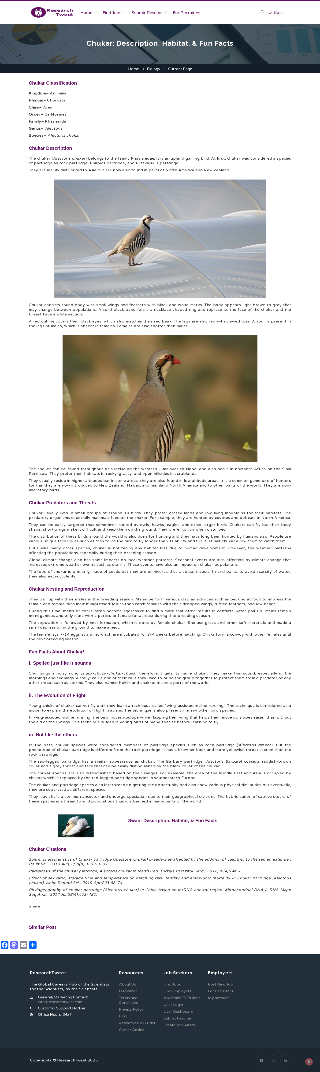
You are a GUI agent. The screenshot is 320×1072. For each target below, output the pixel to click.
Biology (153, 69)
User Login (173, 1004)
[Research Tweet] (52, 12)
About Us (127, 984)
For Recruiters (186, 12)
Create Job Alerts (179, 1025)
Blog (123, 1016)
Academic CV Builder (137, 1023)
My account (218, 998)
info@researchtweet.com (60, 1002)
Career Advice (131, 1029)
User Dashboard (178, 1011)
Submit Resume (147, 12)
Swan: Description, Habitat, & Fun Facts (172, 820)
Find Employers (177, 991)
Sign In (278, 13)
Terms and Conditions (128, 1000)
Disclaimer (128, 991)
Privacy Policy (131, 1009)
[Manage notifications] (309, 1061)
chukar (71, 871)
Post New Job (220, 984)
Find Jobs (112, 12)
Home (86, 12)
